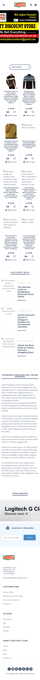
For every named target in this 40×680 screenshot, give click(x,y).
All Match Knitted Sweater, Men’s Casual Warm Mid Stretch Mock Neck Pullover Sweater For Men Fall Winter (11, 146)
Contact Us (7, 604)
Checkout (6, 627)
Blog (5, 650)
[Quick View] (7, 112)
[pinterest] (31, 669)
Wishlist (6, 631)
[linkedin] (27, 669)
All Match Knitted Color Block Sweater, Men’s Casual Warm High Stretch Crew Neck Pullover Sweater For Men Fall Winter (11, 97)
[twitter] (20, 669)
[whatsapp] (16, 669)
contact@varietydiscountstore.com (15, 578)
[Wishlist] (14, 112)
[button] (3, 5)
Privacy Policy (8, 592)
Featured (16, 67)
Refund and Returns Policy (13, 596)
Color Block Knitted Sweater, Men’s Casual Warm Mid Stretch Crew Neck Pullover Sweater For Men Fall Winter (29, 193)
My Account (7, 619)
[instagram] (12, 669)
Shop (5, 654)
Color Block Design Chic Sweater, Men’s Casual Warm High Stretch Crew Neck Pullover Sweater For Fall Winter (11, 192)
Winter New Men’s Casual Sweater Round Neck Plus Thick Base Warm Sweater (29, 144)
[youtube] (23, 669)
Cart (4, 623)
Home (5, 646)
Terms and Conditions (11, 600)
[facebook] (9, 669)
